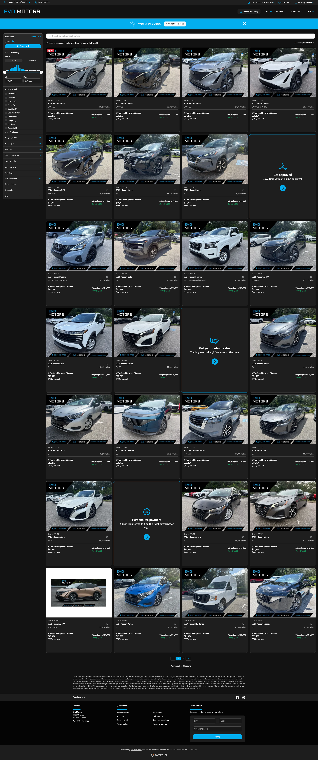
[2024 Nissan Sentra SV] (283, 419)
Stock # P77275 (189, 534)
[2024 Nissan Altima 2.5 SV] (79, 506)
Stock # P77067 (121, 100)
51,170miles (308, 541)
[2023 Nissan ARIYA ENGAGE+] (147, 72)
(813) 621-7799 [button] (44, 2)
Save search (24, 46)
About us (120, 716)
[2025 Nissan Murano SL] (147, 419)
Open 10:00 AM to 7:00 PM (262, 2)
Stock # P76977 (53, 447)
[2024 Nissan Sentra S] (215, 506)
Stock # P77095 (121, 187)
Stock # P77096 (121, 361)
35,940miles (104, 194)
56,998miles (308, 454)
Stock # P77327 (53, 100)
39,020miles (172, 107)
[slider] (4, 72)
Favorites (285, 2)
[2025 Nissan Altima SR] (283, 506)
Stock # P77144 (53, 274)
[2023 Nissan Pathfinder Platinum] (215, 419)
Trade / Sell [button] (295, 11)
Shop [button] (266, 11)
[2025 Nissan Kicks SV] (147, 246)
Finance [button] (279, 11)
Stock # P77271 (189, 274)
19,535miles (240, 194)
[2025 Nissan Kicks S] (79, 332)
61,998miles (240, 627)
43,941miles (104, 367)
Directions (157, 712)
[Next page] (188, 659)
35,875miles (104, 627)
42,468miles (172, 280)
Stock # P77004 (257, 274)
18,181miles (172, 627)
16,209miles (308, 627)
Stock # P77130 (257, 100)
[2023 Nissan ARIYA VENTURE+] (79, 592)
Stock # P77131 (189, 447)
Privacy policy (122, 724)
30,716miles (104, 280)
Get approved (122, 720)
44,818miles (308, 367)
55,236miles (104, 541)
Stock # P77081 (257, 534)
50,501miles (240, 541)
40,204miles (104, 454)
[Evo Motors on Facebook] (236, 697)
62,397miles (240, 280)
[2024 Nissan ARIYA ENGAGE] (79, 72)
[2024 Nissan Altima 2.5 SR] (147, 332)
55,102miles (172, 194)
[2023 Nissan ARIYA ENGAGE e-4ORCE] (283, 72)
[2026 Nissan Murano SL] (283, 592)
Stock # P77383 (53, 621)
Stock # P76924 (189, 187)
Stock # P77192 (257, 361)
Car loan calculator (161, 720)
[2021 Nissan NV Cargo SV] (215, 592)
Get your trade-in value (175, 24)
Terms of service (160, 724)
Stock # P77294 (121, 621)
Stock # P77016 (189, 100)
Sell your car (158, 716)
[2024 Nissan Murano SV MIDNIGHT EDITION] (79, 246)
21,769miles (240, 107)
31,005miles (240, 454)
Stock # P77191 (53, 361)
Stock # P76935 (53, 187)
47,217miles (308, 280)
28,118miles (308, 107)
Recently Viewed (305, 2)
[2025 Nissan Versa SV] (283, 332)
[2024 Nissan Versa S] (79, 419)
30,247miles (104, 107)
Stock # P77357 (257, 621)
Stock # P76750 (121, 274)
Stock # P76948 (121, 447)
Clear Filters (36, 37)
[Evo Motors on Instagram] (242, 697)
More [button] (309, 11)
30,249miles (172, 454)
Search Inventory (250, 12)
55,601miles (172, 367)
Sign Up (217, 737)
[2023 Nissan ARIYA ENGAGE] (283, 246)
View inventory (123, 712)
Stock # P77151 (189, 621)
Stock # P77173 (53, 534)
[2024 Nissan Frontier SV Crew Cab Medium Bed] (215, 246)
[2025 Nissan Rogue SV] (147, 159)
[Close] (244, 23)
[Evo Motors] (22, 11)
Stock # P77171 (257, 447)
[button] (18, 2)
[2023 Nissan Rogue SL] (215, 159)
